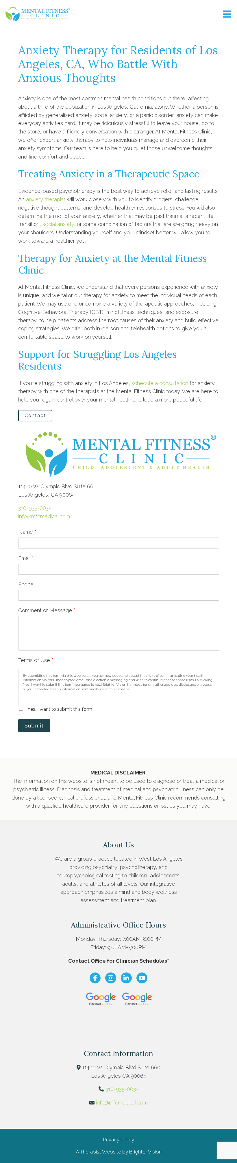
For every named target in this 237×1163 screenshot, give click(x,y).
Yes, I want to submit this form (59, 709)
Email (26, 558)
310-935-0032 (34, 508)
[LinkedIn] (126, 977)
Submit (34, 726)
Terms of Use (35, 660)
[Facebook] (95, 977)
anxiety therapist (45, 199)
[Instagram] (110, 977)
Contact (35, 415)
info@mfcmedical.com (44, 516)
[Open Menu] (227, 15)
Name (27, 532)
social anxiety (58, 224)
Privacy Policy (118, 1140)
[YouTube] (141, 977)
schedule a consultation (160, 383)
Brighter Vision (145, 1152)
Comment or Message (46, 610)
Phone (26, 584)
